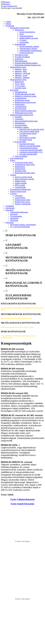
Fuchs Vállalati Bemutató (22, 499)
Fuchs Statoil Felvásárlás (22, 504)
